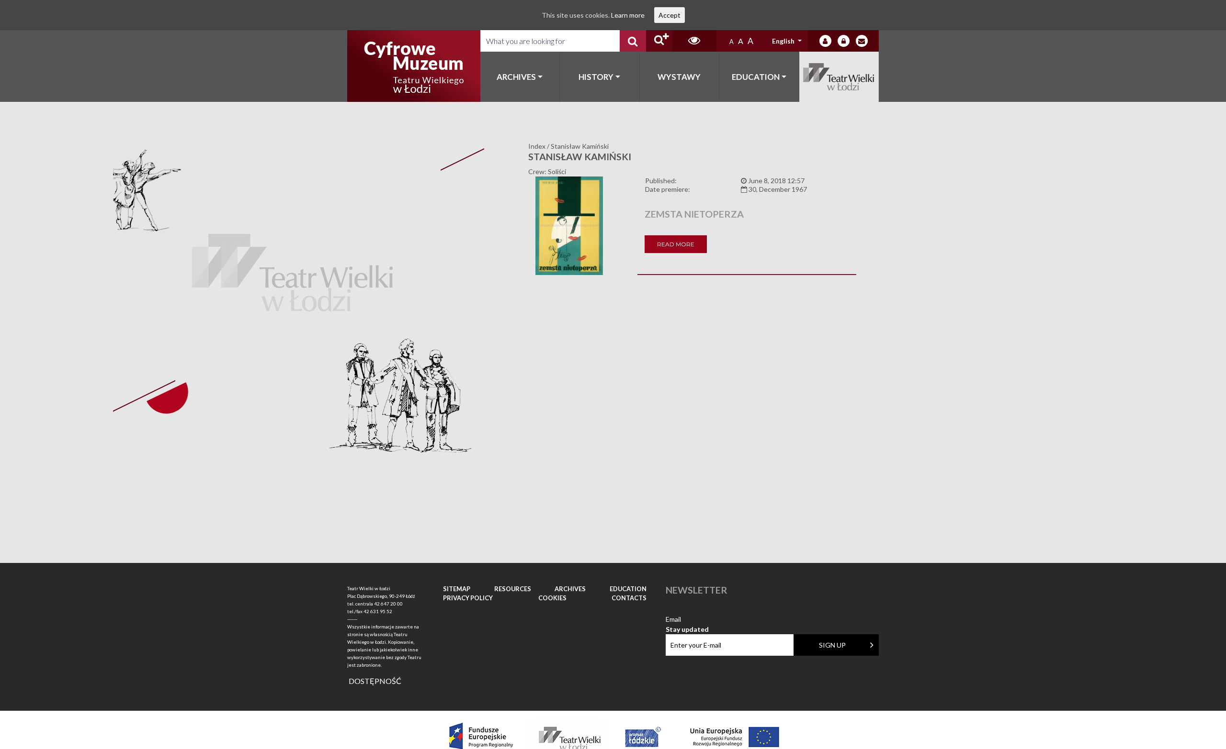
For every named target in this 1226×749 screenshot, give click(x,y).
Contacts (629, 598)
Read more (675, 244)
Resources (512, 589)
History (596, 77)
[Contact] (862, 41)
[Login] (825, 41)
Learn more (628, 15)
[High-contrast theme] (694, 41)
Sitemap (456, 589)
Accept (669, 15)
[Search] (633, 41)
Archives (516, 77)
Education (756, 77)
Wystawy (679, 77)
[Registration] (844, 41)
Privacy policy (468, 598)
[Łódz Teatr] (414, 66)
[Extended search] (659, 41)
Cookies (552, 598)
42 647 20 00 (388, 603)
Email (687, 619)
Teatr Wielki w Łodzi (839, 77)
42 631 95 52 (377, 611)
